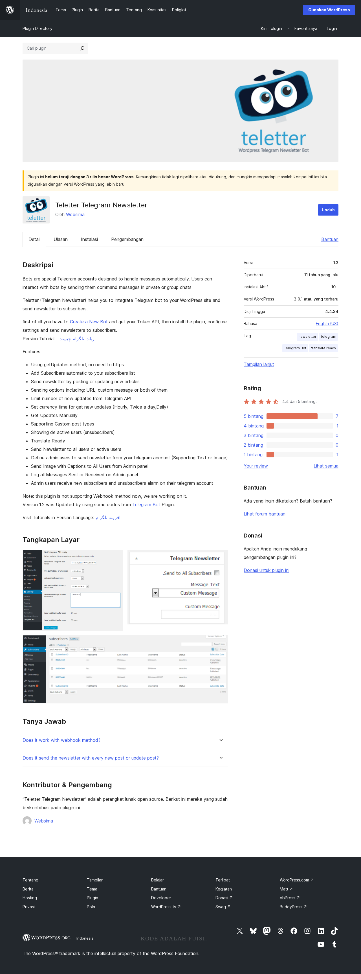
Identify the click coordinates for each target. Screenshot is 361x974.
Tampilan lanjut (259, 364)
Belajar (157, 880)
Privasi (29, 906)
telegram (328, 336)
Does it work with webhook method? (61, 740)
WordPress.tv (166, 906)
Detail (34, 239)
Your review (256, 466)
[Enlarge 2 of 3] (220, 557)
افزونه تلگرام (108, 517)
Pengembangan (127, 239)
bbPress (290, 897)
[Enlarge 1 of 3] (115, 557)
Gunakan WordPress (329, 9)
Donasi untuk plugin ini (266, 570)
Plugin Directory (37, 28)
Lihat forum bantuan (264, 514)
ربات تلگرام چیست (76, 338)
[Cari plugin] (82, 48)
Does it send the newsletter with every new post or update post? (91, 758)
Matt (286, 889)
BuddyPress (293, 906)
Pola (91, 906)
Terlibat (222, 880)
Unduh (328, 209)
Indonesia (85, 938)
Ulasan (61, 239)
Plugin (92, 897)
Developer (161, 897)
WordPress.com (297, 880)
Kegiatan (223, 889)
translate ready (323, 348)
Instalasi (89, 239)
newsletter (307, 336)
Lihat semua (326, 466)
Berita (28, 889)
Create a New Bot (89, 321)
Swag (223, 906)
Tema (92, 889)
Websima (75, 214)
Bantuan (329, 239)
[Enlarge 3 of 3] (220, 643)
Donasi (224, 897)
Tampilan (95, 880)
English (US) (327, 323)
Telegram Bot (146, 504)
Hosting (30, 897)
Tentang (30, 880)
